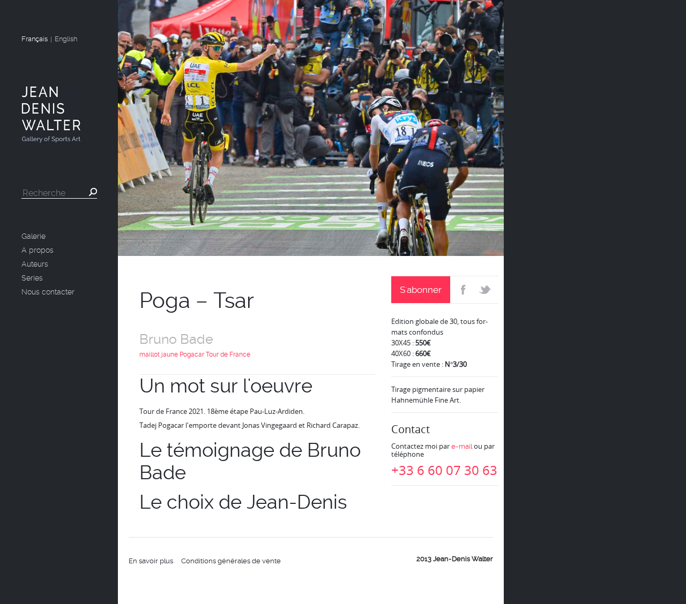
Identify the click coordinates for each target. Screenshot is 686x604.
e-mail (461, 446)
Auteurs (34, 264)
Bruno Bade (176, 339)
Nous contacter (47, 292)
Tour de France (228, 354)
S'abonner (421, 289)
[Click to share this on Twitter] (486, 289)
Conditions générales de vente (231, 561)
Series (32, 278)
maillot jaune (158, 354)
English (66, 39)
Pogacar (192, 354)
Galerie (33, 236)
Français (34, 39)
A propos (37, 250)
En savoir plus (151, 561)
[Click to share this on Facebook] (462, 289)
